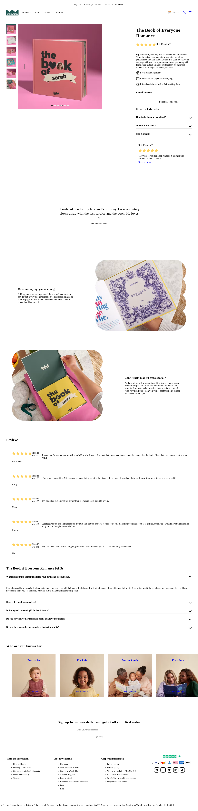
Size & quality (143, 134)
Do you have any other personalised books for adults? (32, 627)
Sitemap (16, 778)
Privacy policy (113, 764)
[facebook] (163, 770)
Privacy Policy (32, 805)
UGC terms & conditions (117, 775)
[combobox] (173, 12)
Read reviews (144, 162)
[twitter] (169, 770)
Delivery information (22, 767)
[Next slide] (98, 66)
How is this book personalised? (21, 602)
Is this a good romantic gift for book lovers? (27, 610)
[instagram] (175, 770)
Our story (64, 764)
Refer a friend (66, 778)
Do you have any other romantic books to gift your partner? (35, 619)
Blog (62, 789)
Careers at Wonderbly (69, 771)
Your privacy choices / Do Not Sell (121, 771)
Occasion (59, 12)
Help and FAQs (19, 764)
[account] (184, 12)
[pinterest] (156, 770)
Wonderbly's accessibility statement (121, 778)
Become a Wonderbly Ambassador (74, 782)
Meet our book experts (69, 767)
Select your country (21, 775)
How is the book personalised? (151, 117)
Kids (37, 12)
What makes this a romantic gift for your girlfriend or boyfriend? (38, 577)
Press (62, 785)
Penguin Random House (117, 782)
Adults (47, 12)
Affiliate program (67, 775)
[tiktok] (182, 770)
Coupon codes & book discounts (26, 771)
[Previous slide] (22, 66)
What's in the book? (146, 125)
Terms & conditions (12, 805)
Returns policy (113, 767)
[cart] (190, 12)
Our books (26, 12)
